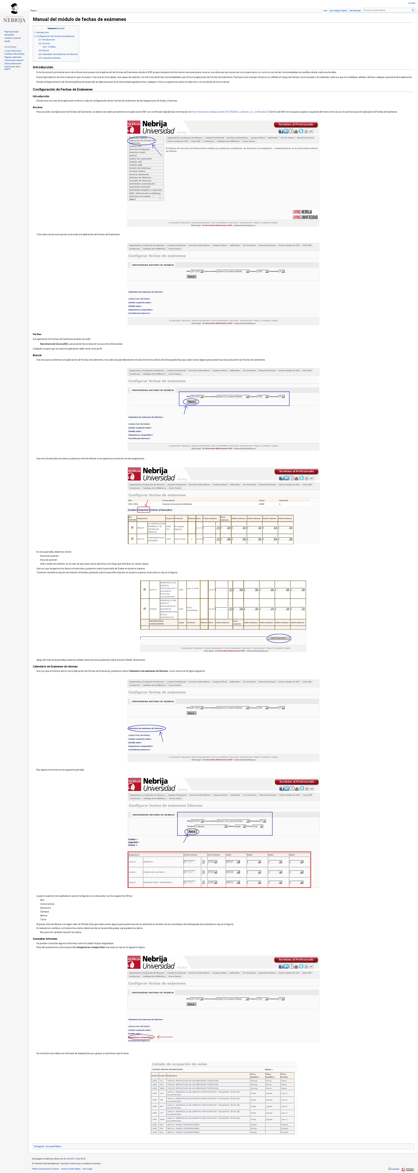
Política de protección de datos (45, 1169)
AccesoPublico (53, 1146)
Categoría (39, 1146)
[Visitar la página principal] (14, 13)
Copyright (64, 1163)
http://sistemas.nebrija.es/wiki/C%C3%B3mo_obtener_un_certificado (228, 111)
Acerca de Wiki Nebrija (70, 1169)
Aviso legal (87, 1169)
